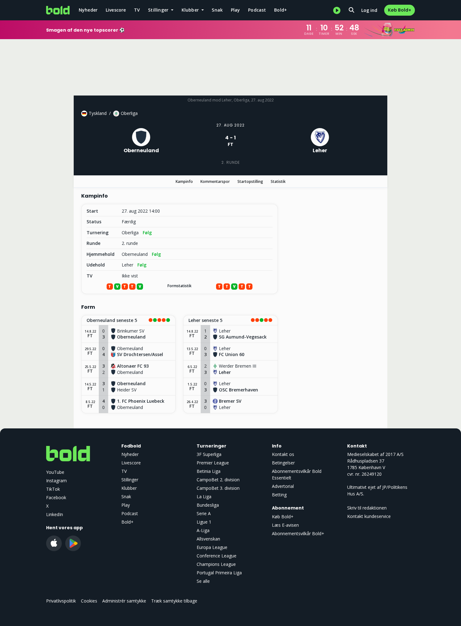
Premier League (213, 463)
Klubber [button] (191, 10)
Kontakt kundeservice (369, 516)
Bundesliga (208, 505)
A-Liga (203, 530)
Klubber (129, 488)
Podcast (257, 10)
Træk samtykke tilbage (174, 601)
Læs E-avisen (285, 525)
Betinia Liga (208, 471)
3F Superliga (209, 454)
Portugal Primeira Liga (219, 573)
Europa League (212, 547)
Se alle (203, 581)
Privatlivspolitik (61, 601)
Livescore (116, 10)
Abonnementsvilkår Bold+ (298, 533)
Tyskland (98, 113)
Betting (279, 495)
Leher (127, 265)
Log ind (369, 10)
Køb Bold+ (399, 10)
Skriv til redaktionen (367, 508)
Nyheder (88, 10)
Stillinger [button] (159, 10)
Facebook (56, 497)
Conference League (216, 556)
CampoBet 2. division (218, 480)
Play (235, 10)
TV (137, 10)
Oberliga (129, 113)
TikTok (53, 489)
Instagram (56, 481)
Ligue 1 (204, 522)
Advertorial (283, 486)
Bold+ (280, 10)
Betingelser (283, 463)
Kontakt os (283, 454)
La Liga (204, 496)
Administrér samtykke (124, 601)
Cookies (89, 601)
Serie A (204, 513)
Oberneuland (135, 254)
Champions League (216, 564)
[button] (128, 320)
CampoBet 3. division (218, 488)
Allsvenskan (208, 539)
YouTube (55, 472)
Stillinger (129, 480)
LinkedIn (54, 514)
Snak (217, 10)
